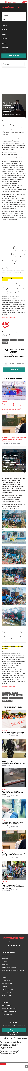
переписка (5, 342)
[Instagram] (14, 945)
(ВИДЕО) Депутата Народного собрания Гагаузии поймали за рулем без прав (13, 793)
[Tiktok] (16, 945)
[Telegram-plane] (19, 945)
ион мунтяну (20, 339)
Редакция (5, 958)
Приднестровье (7, 983)
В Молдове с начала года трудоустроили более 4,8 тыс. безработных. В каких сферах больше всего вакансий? (13, 886)
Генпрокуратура (5, 339)
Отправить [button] (3, 1064)
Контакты (5, 961)
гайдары (5, 695)
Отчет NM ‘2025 (6, 995)
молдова (5, 698)
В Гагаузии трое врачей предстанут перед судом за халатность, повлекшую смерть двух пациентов (13, 823)
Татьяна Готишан (6, 765)
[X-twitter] (11, 945)
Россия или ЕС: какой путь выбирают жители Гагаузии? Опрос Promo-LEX (13, 733)
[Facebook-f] (8, 945)
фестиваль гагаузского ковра (15, 698)
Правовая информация (9, 967)
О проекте (5, 955)
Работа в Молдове (7, 989)
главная (13, 339)
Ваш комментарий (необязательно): (9, 1052)
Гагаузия (5, 452)
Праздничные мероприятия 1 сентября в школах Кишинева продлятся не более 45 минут (14, 439)
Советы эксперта (7, 992)
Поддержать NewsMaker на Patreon (13, 970)
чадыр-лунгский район (7, 700)
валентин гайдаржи (6, 692)
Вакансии (5, 964)
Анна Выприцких (7, 114)
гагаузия (15, 692)
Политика (4, 401)
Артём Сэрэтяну (6, 411)
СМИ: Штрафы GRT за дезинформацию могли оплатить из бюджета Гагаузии (14, 762)
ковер (19, 695)
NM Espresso (6, 980)
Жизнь (5, 100)
